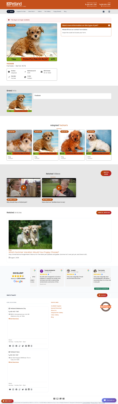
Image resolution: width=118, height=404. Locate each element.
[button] (110, 277)
